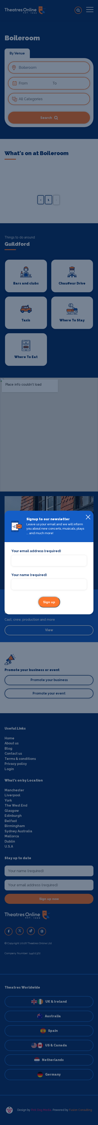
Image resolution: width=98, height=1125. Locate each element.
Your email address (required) (36, 551)
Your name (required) (29, 575)
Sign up (49, 602)
